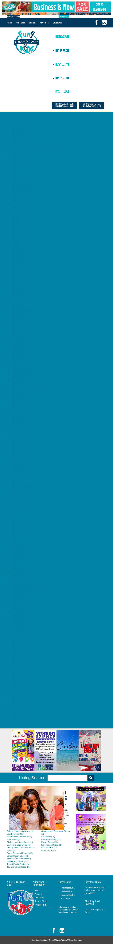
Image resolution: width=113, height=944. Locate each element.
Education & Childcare (15, 118)
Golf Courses (16, 256)
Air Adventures (17, 206)
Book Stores (16, 582)
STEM (13, 563)
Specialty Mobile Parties (21, 492)
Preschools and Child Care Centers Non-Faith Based (34, 148)
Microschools (16, 143)
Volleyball (15, 703)
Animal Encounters (19, 212)
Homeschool (16, 135)
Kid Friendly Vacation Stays (23, 267)
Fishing (14, 242)
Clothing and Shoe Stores (22, 585)
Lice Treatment (17, 382)
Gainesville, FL (67, 891)
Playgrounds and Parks (21, 289)
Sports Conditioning (19, 687)
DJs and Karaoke (18, 442)
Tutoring (14, 168)
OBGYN (14, 385)
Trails (13, 330)
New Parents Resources (21, 190)
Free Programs (17, 530)
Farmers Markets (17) (50, 839)
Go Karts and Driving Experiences (26, 253)
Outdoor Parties (18, 464)
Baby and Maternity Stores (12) (20, 831)
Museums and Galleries (21, 283)
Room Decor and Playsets (22, 613)
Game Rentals (17, 456)
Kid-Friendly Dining (19, 604)
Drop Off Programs (19, 126)
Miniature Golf (17, 278)
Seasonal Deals (18, 723)
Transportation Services (21, 165)
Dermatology (16, 363)
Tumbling (15, 701)
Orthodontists (17, 390)
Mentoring (15, 539)
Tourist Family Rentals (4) (18, 864)
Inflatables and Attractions (22, 459)
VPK (13, 173)
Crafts (13, 517)
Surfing (14, 690)
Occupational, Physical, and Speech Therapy (30, 387)
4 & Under (15, 503)
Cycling (14, 640)
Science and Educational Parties (25, 486)
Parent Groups (17, 192)
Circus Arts (16, 511)
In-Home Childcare (19, 137)
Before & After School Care (23, 121)
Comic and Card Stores (21, 588)
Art (12, 506)
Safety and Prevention (20, 550)
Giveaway (57, 22)
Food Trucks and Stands (21, 451)
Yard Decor (16, 497)
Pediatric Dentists (18, 393)
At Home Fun (17, 217)
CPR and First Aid (19, 360)
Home (9, 22)
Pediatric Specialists (19, 396)
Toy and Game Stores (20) (18, 866)
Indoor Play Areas (19, 264)
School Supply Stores (20, 615)
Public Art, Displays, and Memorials (26, 291)
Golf (13, 646)
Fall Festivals (16, 712)
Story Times (16, 566)
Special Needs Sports (20, 681)
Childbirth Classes (19, 354)
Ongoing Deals (17, 720)
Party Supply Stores (19, 473)
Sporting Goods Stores (21, 618)
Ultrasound (16, 401)
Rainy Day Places (18, 294)
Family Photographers (20, 181)
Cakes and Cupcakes (20, 423)
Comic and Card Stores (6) (18, 844)
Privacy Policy (41, 904)
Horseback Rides (18, 261)
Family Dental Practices (21, 371)
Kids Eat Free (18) (49, 847)
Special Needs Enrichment (22, 558)
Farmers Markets (18, 599)
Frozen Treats (17, 602)
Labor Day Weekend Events (23, 717)
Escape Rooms (17, 236)
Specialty (15, 561)
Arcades (14, 214)
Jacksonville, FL (68, 894)
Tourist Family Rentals (20, 624)
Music (13, 541)
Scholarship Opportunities (22, 159)
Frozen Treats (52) (49, 842)
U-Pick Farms (17, 725)
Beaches (15, 223)
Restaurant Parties (19, 484)
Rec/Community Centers (21, 297)
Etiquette (15, 528)
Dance (14, 519)
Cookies (14, 437)
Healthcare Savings (19, 376)
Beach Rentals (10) (15, 833)
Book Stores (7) (14, 839)
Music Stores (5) (48, 850)
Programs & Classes (15, 500)
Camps (9, 113)
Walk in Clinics (17, 407)
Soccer (14, 679)
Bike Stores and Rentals (21, 580)
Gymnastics (16, 648)
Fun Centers (16, 247)
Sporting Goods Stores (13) (19, 858)
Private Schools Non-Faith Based (25, 154)
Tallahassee (64, 16)
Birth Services (17, 349)
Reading (14, 157)
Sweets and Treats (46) (17, 861)
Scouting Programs (19, 552)
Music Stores (16, 610)
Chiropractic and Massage (22, 357)
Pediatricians (16, 398)
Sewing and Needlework (21, 555)
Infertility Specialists (19, 379)
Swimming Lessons (19, 695)
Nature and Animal (19, 544)
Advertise (44, 22)
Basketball (15, 635)
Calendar (20, 22)
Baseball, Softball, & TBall (22, 632)
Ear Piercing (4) (48, 836)
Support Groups (18, 201)
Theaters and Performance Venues (26, 321)
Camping (15, 228)
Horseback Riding (18, 654)
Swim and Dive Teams (20, 692)
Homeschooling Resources (22, 187)
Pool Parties (16, 481)
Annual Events (17, 709)
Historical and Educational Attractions (27, 258)
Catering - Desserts (19, 426)
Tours (13, 327)
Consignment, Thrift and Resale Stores (28, 591)
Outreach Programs (19, 547)
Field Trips (15, 239)
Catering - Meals (18, 429)
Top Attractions (17, 324)
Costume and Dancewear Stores (25, 593)
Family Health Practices (21, 374)
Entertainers (16, 445)
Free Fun (15, 245)
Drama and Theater (19, 522)
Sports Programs (13, 629)
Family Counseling (19, 368)
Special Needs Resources (22, 198)
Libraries (15, 272)
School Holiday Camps (21, 115)
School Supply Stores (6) (18, 855)
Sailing (14, 673)
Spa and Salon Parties (20, 489)
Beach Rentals (17, 577)
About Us (39, 894)
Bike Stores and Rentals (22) (19, 836)
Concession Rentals (19, 434)
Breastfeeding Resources (22, 352)
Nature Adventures (19, 286)
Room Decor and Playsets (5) (20, 853)
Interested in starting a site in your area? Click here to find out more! (68, 910)
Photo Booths (17, 478)
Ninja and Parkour (19, 665)
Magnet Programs (19, 140)
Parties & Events (13, 409)
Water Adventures (19, 332)
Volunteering (16, 569)
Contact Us (40, 897)
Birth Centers (16, 346)
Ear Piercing (16, 596)
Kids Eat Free (17, 607)
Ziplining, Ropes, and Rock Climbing (27, 335)
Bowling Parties (17, 420)
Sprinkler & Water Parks (21, 313)
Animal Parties (17, 412)
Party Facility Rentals (20, 467)
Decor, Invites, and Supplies (23, 440)
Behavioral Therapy (19, 343)
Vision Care (16, 404)
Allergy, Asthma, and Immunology (25, 341)
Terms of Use (41, 901)
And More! (65, 898)
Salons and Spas (18, 300)
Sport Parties (16, 495)
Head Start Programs (20, 132)
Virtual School (17, 170)
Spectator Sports (18, 305)
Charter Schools (18, 124)
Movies (14, 280)
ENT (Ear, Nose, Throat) (21, 365)
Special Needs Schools (21, 162)
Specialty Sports (18, 684)
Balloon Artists (17, 418)
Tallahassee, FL (68, 887)
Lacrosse (15, 657)
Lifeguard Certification (20, 659)
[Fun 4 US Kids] (26, 42)
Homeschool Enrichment (21, 533)
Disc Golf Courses (19, 234)
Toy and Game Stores (20, 626)
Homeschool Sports (19, 651)
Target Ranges (17, 319)
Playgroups (16, 195)
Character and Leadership (22, 508)
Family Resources (14, 176)
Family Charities (18, 179)
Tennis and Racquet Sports (23, 698)
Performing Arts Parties (21, 475)
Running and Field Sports (22, 670)
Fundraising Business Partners (24, 184)
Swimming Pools (18, 316)
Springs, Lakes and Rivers (22, 310)
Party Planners (17, 470)
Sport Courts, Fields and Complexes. (27, 308)
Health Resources (14, 338)
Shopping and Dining (15, 571)
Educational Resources (21, 129)
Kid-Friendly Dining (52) (51, 844)
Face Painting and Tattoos (22, 448)
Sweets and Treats (19, 621)
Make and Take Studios (21, 275)
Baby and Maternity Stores (22, 574)
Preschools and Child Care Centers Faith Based (32, 146)
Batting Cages (17, 220)
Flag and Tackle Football (22, 643)
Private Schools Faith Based (23, 151)
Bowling (14, 225)
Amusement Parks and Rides (23, 209)
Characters (16, 431)
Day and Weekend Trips (21, 231)
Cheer (13, 637)
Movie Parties (17, 462)
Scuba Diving (16, 676)
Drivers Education (18, 525)
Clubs (13, 514)
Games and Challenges (21, 250)
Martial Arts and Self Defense (24, 662)
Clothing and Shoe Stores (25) (20, 842)
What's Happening (14, 706)
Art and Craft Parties (20, 415)
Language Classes (19, 536)
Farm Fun (15, 714)
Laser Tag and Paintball (21, 269)
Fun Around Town (14, 203)
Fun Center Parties (19, 453)
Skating (14, 302)
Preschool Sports (18, 668)
